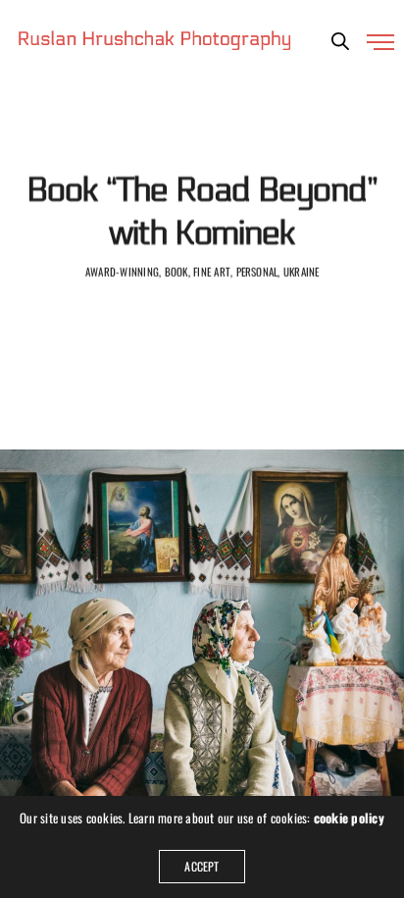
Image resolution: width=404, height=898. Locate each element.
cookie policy (349, 817)
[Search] (340, 41)
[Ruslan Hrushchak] (155, 39)
